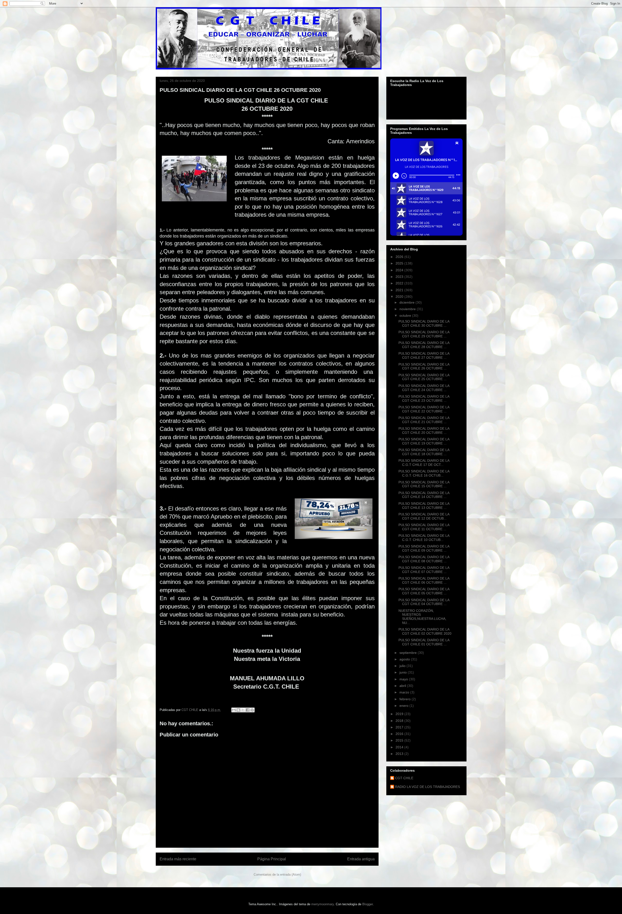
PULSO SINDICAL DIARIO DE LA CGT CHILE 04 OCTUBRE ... (423, 602)
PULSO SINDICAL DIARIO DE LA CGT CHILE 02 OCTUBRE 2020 (424, 631)
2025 (400, 263)
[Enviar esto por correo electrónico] (233, 710)
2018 (400, 721)
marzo (404, 692)
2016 (400, 734)
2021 (400, 290)
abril (403, 686)
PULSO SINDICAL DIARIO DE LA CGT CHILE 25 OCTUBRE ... (423, 377)
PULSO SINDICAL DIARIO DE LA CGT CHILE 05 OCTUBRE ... (423, 591)
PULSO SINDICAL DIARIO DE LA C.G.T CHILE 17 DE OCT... (423, 463)
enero (404, 706)
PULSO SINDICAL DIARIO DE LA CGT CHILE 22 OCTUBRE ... (423, 409)
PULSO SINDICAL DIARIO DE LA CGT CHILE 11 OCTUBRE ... (423, 527)
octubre (405, 315)
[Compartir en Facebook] (247, 710)
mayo (404, 679)
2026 (400, 257)
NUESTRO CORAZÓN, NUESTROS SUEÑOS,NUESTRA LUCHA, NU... (422, 617)
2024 (400, 270)
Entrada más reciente (178, 859)
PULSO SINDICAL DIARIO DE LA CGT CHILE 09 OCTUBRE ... (423, 548)
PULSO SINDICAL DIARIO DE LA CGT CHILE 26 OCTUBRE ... (423, 366)
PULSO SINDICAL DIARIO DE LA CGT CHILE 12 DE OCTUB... (423, 516)
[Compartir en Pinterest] (252, 710)
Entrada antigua (361, 859)
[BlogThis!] (238, 710)
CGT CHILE (404, 778)
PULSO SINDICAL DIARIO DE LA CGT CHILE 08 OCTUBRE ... (423, 559)
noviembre (408, 309)
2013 (400, 754)
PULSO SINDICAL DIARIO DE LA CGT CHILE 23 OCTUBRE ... (423, 398)
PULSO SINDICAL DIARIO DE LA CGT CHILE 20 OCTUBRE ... (423, 431)
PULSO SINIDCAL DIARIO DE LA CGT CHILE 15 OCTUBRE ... (423, 484)
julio (402, 666)
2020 (400, 297)
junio (403, 672)
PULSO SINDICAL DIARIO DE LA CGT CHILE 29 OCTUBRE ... (423, 334)
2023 (400, 277)
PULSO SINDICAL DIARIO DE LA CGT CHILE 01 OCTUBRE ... (423, 642)
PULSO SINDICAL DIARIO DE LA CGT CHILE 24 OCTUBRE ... (423, 388)
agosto (405, 659)
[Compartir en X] (243, 710)
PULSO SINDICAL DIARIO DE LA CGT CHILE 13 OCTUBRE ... (423, 506)
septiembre (408, 653)
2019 (400, 714)
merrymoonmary (322, 904)
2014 (400, 747)
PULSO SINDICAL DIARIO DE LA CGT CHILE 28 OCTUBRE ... (423, 345)
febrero (405, 699)
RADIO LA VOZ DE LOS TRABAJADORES (427, 787)
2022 (400, 283)
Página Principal (271, 859)
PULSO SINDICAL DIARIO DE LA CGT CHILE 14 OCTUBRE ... (423, 495)
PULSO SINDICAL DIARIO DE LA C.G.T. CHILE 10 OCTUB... (423, 538)
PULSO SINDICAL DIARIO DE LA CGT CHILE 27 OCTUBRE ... (423, 355)
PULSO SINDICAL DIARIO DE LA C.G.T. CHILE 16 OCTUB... (423, 473)
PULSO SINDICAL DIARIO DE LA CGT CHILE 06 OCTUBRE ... (423, 580)
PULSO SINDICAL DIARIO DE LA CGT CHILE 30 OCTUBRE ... (423, 323)
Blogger (367, 904)
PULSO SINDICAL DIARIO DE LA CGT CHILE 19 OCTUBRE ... (423, 441)
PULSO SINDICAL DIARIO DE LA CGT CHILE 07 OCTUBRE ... (423, 570)
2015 (400, 740)
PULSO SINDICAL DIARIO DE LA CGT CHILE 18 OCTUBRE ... (423, 452)
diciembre (407, 302)
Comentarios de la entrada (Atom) (277, 874)
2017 (400, 727)
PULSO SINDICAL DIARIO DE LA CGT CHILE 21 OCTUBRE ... (423, 420)
